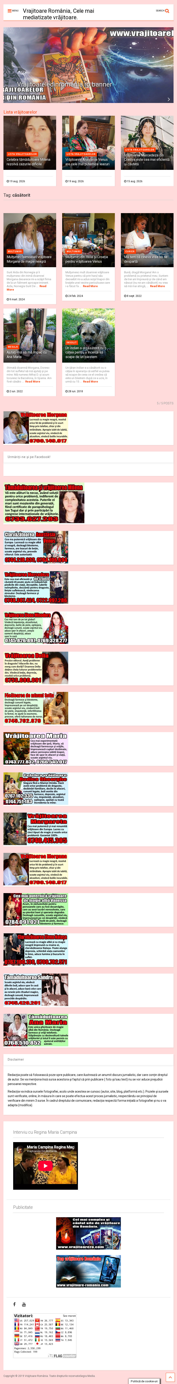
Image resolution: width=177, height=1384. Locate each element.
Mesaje (13, 347)
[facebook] (14, 1304)
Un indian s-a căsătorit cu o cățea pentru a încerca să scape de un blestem (85, 352)
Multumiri (15, 251)
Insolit (72, 342)
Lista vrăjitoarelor (20, 112)
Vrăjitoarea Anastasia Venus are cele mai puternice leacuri (87, 162)
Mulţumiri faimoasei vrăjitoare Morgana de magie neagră (29, 259)
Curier (130, 251)
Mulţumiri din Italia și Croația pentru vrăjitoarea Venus (86, 259)
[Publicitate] (88, 1233)
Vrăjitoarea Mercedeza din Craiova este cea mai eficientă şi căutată (147, 159)
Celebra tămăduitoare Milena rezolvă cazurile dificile (28, 162)
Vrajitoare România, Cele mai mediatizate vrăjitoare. (58, 14)
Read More (90, 286)
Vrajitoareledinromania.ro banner (64, 84)
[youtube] (24, 1304)
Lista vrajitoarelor (22, 154)
